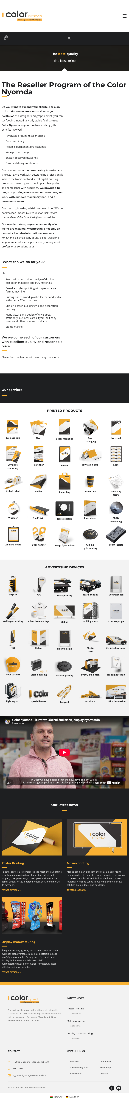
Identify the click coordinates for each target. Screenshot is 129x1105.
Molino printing (78, 863)
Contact (104, 1073)
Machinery (105, 1067)
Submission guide (79, 1067)
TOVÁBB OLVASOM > (11, 890)
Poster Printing (13, 863)
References (105, 1061)
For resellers (76, 1073)
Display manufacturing (18, 942)
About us (74, 1061)
